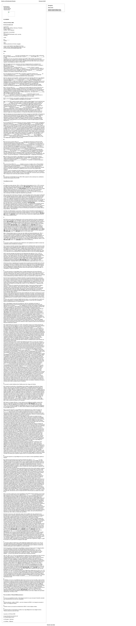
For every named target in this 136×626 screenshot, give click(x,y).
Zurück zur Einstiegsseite (6, 1)
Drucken (13, 1)
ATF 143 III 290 (23, 259)
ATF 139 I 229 (14, 224)
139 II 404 (18, 231)
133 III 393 (33, 224)
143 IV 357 (12, 214)
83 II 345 (35, 567)
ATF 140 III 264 (7, 231)
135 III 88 (23, 528)
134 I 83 (24, 224)
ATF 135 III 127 (24, 589)
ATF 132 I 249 (26, 567)
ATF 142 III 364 (31, 202)
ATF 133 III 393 (27, 186)
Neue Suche (50, 7)
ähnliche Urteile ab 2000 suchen (54, 10)
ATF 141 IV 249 (7, 239)
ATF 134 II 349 (34, 229)
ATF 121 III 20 (32, 403)
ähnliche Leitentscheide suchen (54, 9)
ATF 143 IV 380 (13, 528)
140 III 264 (18, 239)
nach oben (53, 624)
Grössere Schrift (42, 1)
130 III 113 (33, 528)
